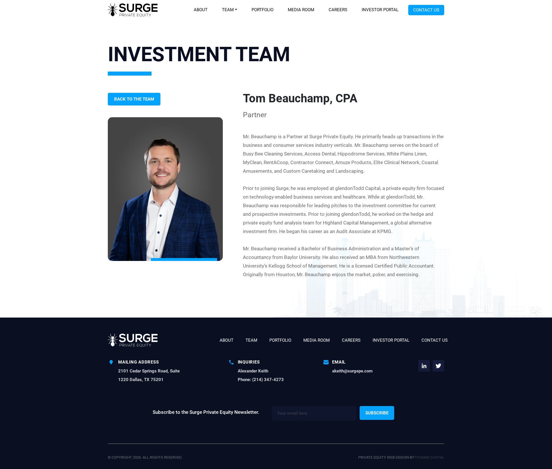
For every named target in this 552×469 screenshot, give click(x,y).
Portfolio (262, 9)
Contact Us (426, 10)
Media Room (301, 9)
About (201, 9)
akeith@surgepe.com (352, 371)
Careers (338, 9)
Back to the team (134, 99)
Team (228, 9)
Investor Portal (380, 9)
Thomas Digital (429, 457)
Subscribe (376, 413)
